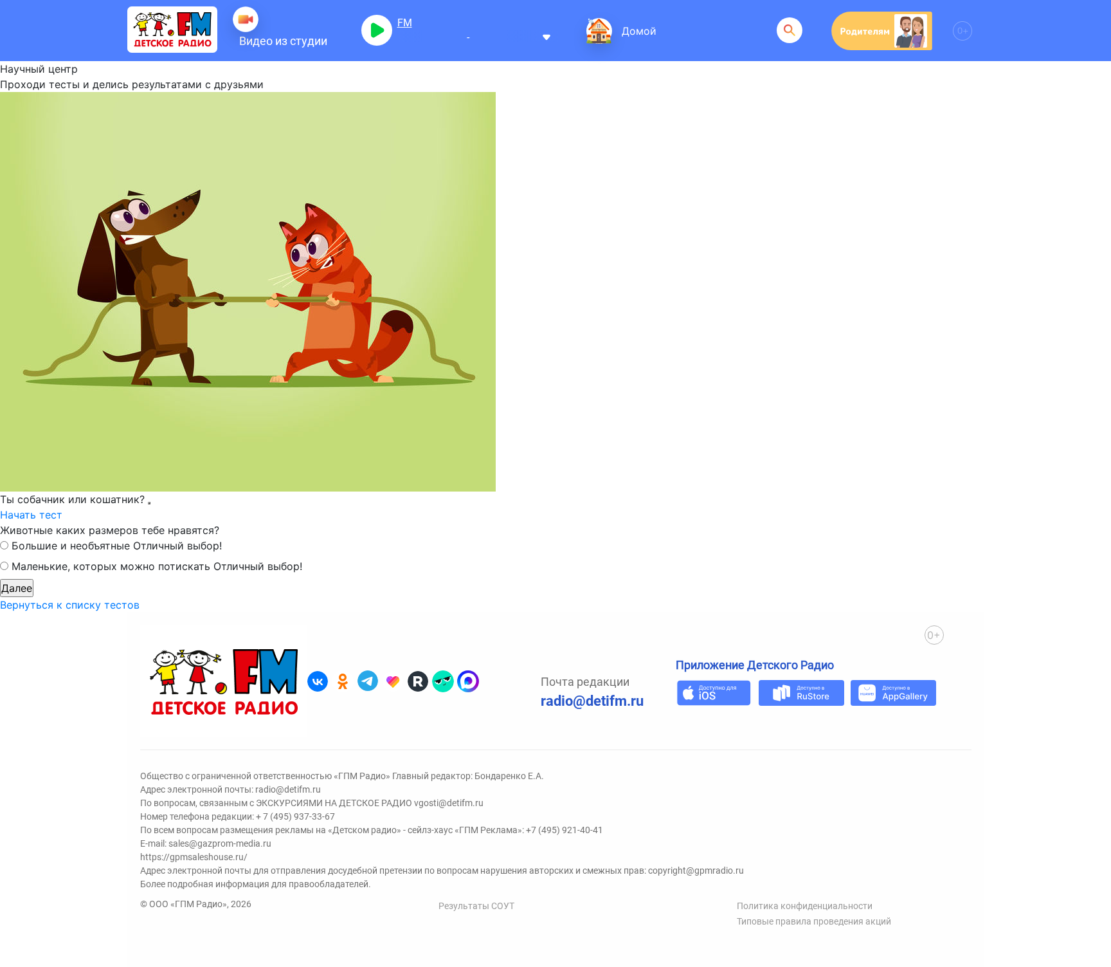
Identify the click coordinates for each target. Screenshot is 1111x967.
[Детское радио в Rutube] (418, 681)
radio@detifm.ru (592, 701)
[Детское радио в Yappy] (443, 681)
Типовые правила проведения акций (814, 921)
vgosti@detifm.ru (448, 803)
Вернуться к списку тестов (70, 604)
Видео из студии (283, 41)
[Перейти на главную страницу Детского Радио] (172, 30)
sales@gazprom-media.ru (219, 843)
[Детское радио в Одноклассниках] (342, 681)
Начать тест (31, 514)
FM (404, 23)
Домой (639, 30)
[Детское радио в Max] (468, 681)
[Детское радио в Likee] (393, 681)
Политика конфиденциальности (804, 906)
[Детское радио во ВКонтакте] (317, 681)
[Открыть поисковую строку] (789, 30)
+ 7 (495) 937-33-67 (295, 816)
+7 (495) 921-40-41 (564, 830)
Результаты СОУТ (476, 906)
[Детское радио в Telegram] (367, 681)
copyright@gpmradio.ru (696, 870)
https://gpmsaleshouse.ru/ (194, 857)
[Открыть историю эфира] (546, 36)
